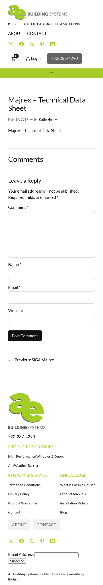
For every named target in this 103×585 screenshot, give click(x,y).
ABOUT (15, 33)
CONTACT (37, 33)
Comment (18, 207)
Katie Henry (48, 119)
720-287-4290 (64, 58)
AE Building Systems (23, 574)
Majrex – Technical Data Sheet (34, 130)
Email (14, 287)
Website (15, 310)
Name (14, 264)
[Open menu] (51, 73)
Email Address (21, 554)
